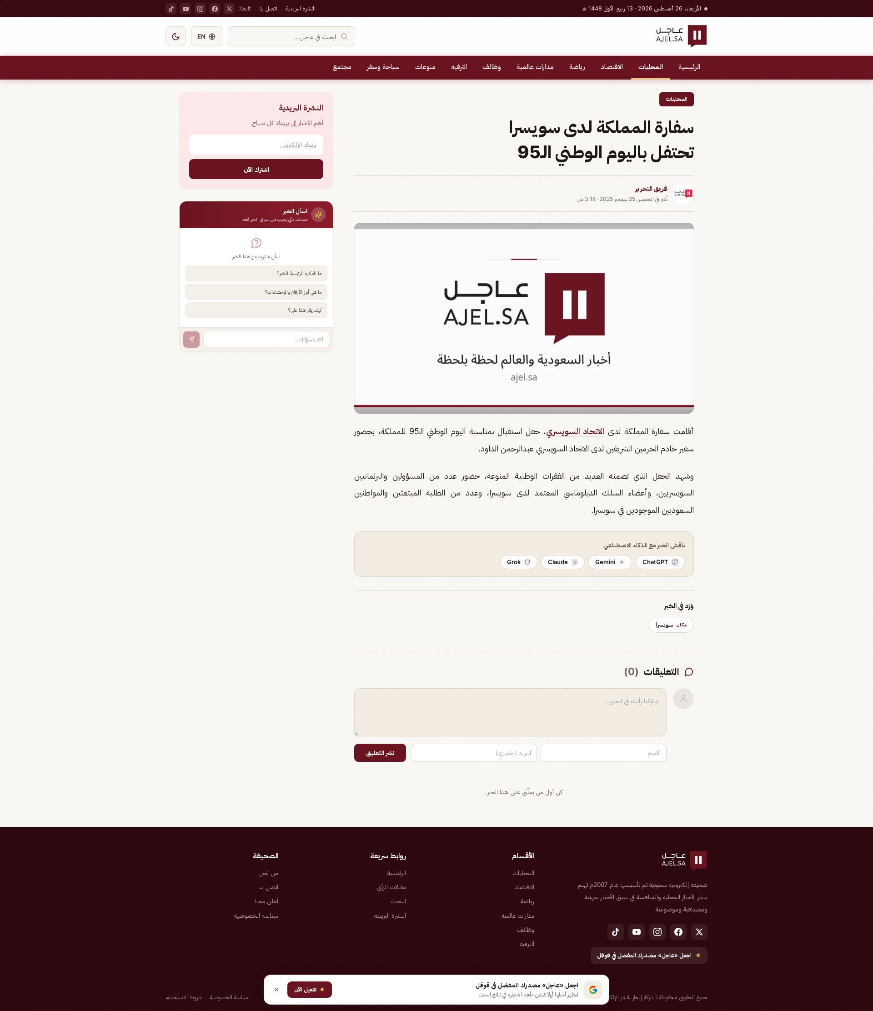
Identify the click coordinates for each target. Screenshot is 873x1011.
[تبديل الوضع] (176, 36)
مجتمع (342, 67)
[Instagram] (200, 8)
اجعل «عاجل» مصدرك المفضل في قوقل (649, 955)
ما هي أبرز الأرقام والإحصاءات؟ (293, 291)
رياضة (577, 67)
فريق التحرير (651, 189)
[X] (229, 8)
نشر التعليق (380, 752)
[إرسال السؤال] (191, 339)
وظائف (491, 67)
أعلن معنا (266, 901)
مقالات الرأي (391, 887)
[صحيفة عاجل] (681, 36)
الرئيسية (689, 67)
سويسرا (671, 624)
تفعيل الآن (309, 989)
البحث (398, 901)
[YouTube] (185, 8)
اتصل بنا (268, 8)
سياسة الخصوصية (256, 915)
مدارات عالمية (535, 67)
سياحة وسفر (383, 67)
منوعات (425, 67)
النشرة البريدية (301, 8)
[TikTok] (171, 8)
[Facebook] (214, 8)
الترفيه (459, 67)
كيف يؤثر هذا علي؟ (304, 310)
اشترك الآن (256, 169)
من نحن (268, 872)
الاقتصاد (612, 67)
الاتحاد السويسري (575, 431)
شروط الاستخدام (184, 997)
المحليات (650, 67)
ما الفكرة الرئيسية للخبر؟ (299, 273)
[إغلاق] (276, 989)
